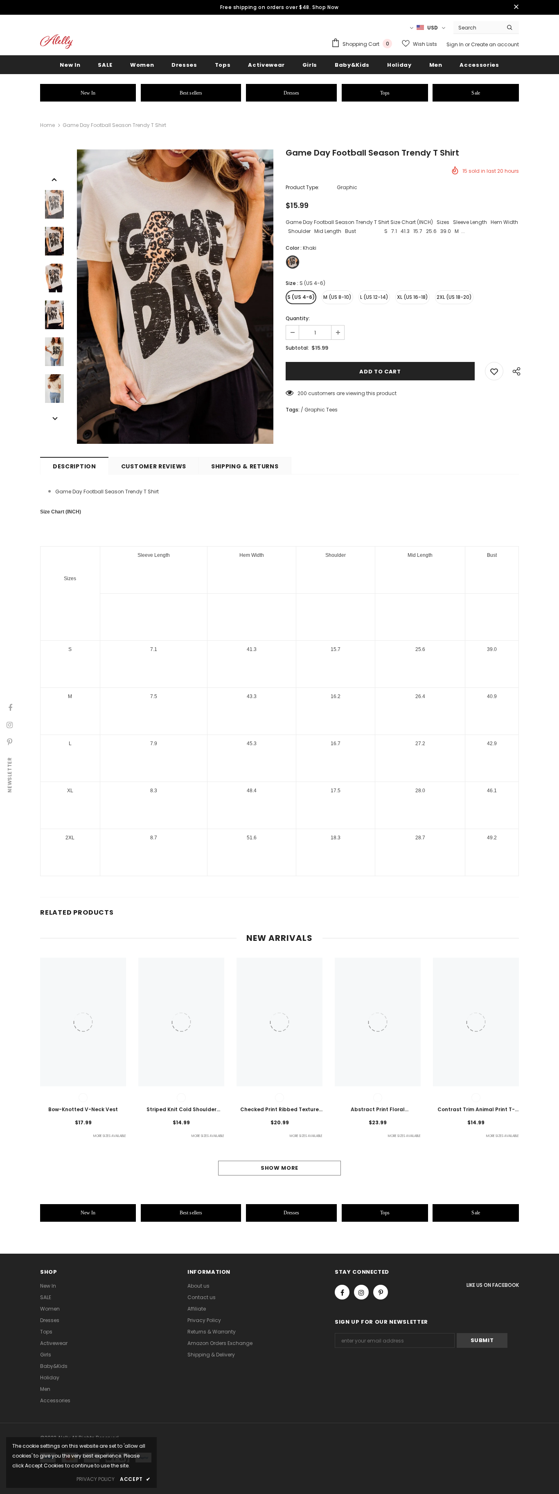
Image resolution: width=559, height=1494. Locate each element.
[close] (516, 7)
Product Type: (302, 187)
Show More (279, 1168)
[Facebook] (342, 1292)
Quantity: (298, 318)
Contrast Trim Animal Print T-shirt (476, 1110)
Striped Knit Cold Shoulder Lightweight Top (181, 1110)
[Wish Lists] (494, 371)
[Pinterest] (380, 1292)
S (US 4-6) (301, 297)
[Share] (514, 371)
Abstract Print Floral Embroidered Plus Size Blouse (377, 1110)
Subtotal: (297, 347)
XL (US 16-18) (412, 297)
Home (47, 125)
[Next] (54, 418)
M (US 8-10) (337, 297)
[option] (175, 296)
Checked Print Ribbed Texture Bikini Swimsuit (279, 1110)
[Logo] (56, 41)
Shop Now (325, 7)
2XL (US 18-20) (454, 297)
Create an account (495, 44)
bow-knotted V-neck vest (83, 1109)
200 (302, 393)
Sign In (455, 44)
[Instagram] (361, 1292)
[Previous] (54, 179)
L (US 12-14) (374, 297)
